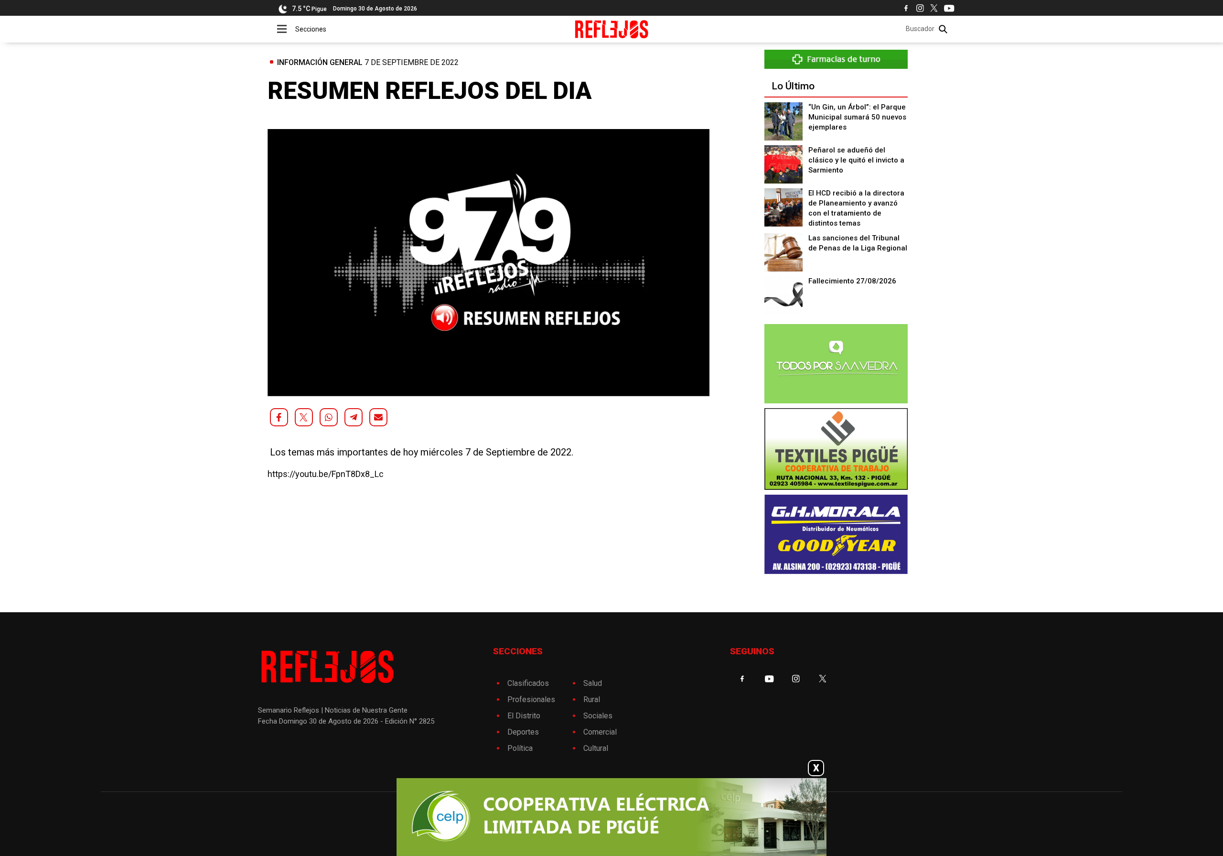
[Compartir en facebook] (279, 417)
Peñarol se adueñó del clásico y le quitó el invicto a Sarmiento (856, 160)
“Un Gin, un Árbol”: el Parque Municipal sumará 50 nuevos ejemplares (857, 117)
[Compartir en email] (378, 417)
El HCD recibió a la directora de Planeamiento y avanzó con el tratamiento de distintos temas (856, 208)
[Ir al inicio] (612, 29)
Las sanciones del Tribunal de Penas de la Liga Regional (857, 243)
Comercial (600, 732)
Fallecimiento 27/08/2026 (852, 281)
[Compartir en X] (304, 417)
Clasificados (528, 683)
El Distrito (523, 715)
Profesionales (531, 699)
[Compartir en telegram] (353, 417)
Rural (591, 699)
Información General (320, 62)
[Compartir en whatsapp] (329, 417)
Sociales (597, 715)
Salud (592, 683)
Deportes (523, 732)
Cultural (595, 748)
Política (520, 748)
